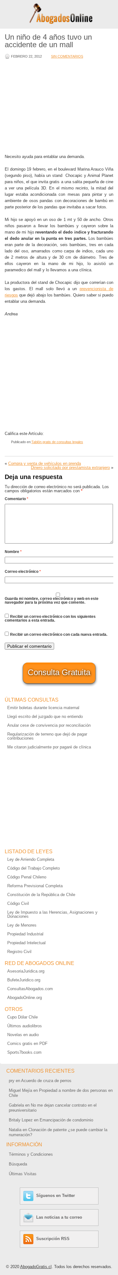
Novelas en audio (23, 1034)
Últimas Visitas (23, 1173)
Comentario (16, 499)
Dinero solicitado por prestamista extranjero (70, 467)
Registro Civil (19, 951)
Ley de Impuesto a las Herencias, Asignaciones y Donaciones (52, 914)
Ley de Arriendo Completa (30, 859)
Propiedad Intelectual (26, 942)
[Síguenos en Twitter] (29, 1195)
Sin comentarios (67, 56)
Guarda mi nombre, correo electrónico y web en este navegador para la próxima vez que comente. (51, 600)
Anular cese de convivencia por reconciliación (49, 725)
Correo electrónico (23, 571)
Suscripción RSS (53, 1238)
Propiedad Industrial (25, 934)
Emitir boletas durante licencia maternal (43, 707)
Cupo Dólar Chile (22, 1017)
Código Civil (18, 903)
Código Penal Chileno (26, 877)
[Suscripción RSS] (29, 1238)
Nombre (13, 552)
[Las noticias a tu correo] (29, 1217)
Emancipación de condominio (66, 1120)
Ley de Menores (22, 925)
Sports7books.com (24, 1052)
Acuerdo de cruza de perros (46, 1080)
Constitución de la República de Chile (41, 894)
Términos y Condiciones (31, 1154)
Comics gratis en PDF (27, 1043)
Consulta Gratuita (59, 672)
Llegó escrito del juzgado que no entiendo (45, 716)
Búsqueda (18, 1164)
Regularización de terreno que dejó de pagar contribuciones (47, 736)
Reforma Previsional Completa (35, 885)
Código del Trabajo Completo (33, 868)
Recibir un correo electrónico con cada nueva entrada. (58, 634)
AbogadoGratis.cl (36, 1266)
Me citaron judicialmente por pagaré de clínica (49, 747)
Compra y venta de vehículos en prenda (44, 463)
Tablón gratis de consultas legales (57, 442)
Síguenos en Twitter (55, 1195)
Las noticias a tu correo (59, 1217)
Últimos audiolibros (24, 1026)
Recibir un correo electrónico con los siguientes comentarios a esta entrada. (50, 618)
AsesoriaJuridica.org (25, 971)
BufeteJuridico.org (23, 980)
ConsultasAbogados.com (30, 988)
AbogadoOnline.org (24, 997)
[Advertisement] (58, 107)
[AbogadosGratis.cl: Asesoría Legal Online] (59, 22)
